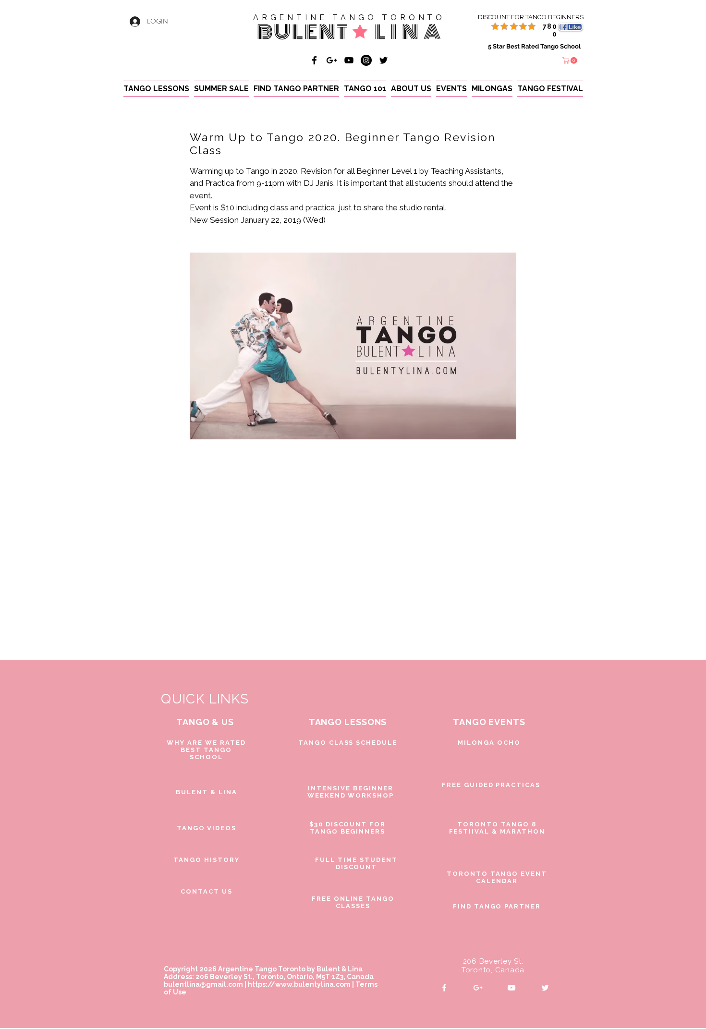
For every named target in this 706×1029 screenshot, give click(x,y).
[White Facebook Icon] (444, 988)
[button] (570, 60)
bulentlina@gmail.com (203, 984)
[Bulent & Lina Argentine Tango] (314, 60)
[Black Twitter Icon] (383, 60)
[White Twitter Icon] (545, 988)
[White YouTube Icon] (511, 988)
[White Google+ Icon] (478, 988)
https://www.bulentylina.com (299, 984)
